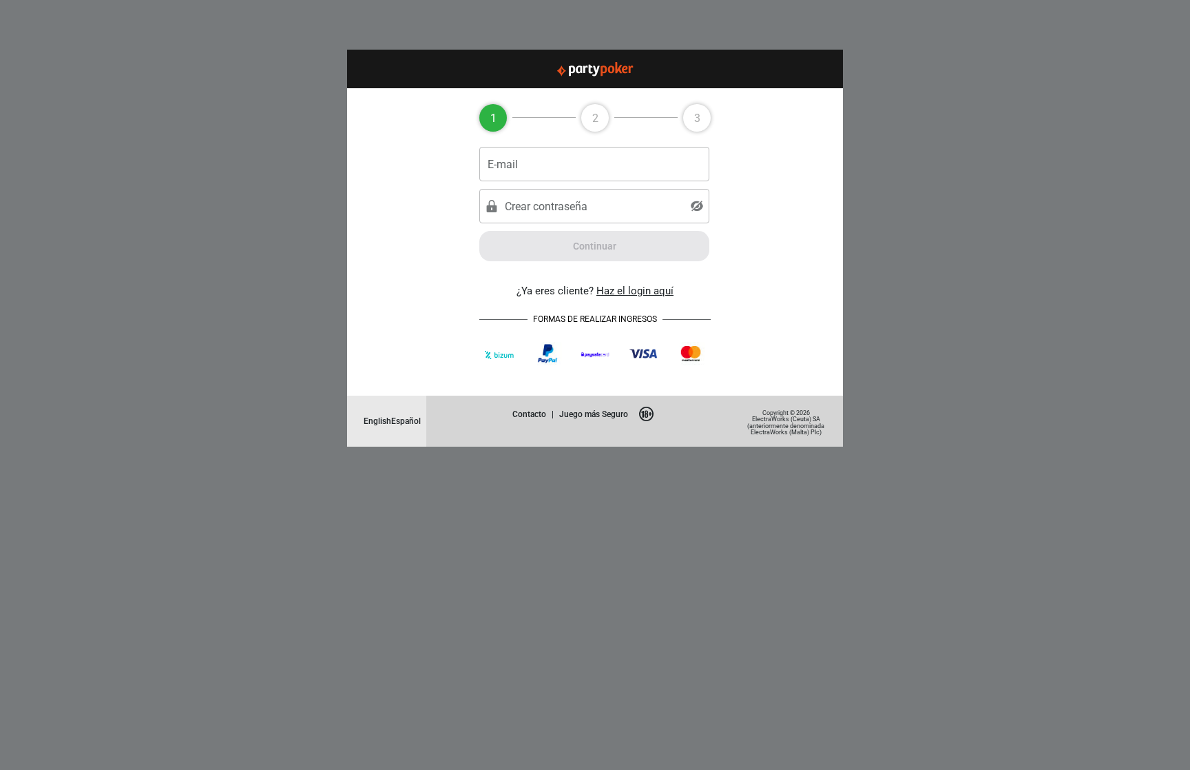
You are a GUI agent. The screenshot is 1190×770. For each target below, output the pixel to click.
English (377, 421)
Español (406, 421)
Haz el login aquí (635, 290)
